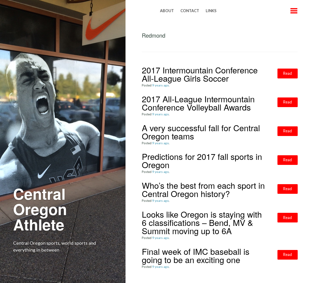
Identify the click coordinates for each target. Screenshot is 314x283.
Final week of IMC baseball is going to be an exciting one (195, 255)
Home (147, 10)
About (167, 10)
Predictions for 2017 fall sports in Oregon (202, 160)
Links (211, 10)
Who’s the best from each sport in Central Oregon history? (203, 189)
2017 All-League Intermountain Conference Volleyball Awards (198, 103)
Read (287, 73)
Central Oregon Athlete (40, 209)
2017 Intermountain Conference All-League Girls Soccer (200, 74)
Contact (189, 10)
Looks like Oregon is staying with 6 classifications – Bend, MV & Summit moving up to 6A (202, 222)
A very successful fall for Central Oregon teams (201, 132)
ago (160, 85)
